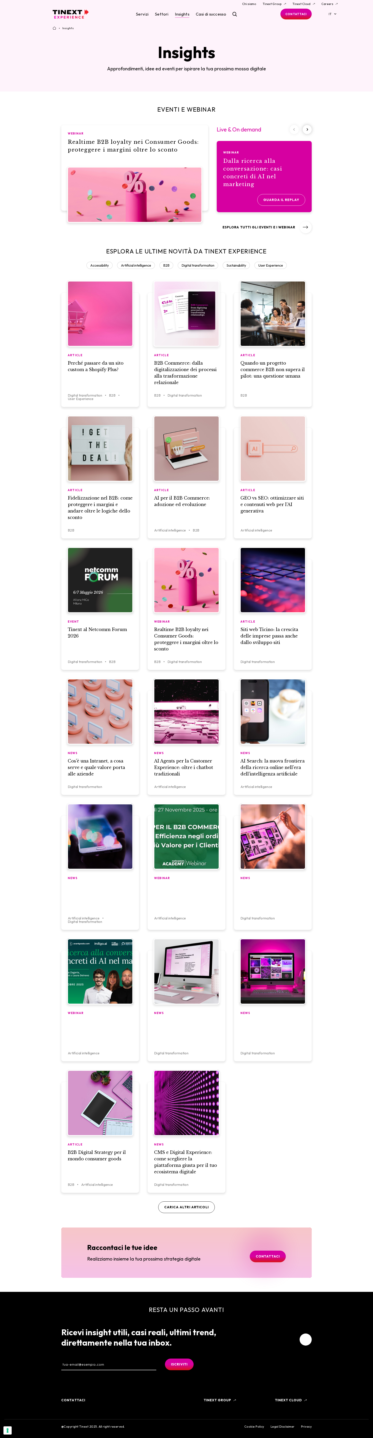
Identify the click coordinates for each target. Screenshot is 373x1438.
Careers (327, 4)
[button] (307, 129)
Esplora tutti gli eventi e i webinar (259, 227)
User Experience (270, 265)
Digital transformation (198, 265)
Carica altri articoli (186, 1207)
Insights (182, 14)
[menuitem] (306, 1340)
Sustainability (236, 265)
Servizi (142, 14)
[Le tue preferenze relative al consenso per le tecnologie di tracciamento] (7, 1430)
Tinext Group (272, 4)
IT (330, 14)
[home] (71, 14)
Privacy (306, 1426)
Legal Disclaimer (283, 1426)
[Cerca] (234, 14)
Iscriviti (179, 1364)
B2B (166, 265)
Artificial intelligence (136, 265)
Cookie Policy (254, 1426)
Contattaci (296, 14)
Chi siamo (249, 4)
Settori (161, 14)
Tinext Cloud (301, 4)
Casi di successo (211, 14)
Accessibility (99, 265)
